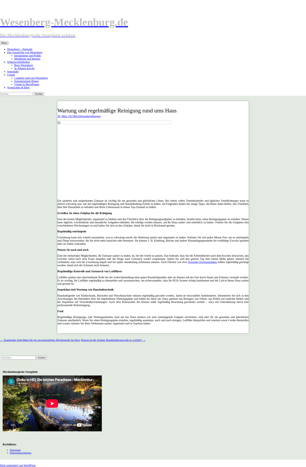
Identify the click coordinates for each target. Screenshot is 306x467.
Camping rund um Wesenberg (31, 77)
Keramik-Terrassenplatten (202, 262)
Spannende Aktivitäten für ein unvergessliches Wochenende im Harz (40, 340)
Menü (4, 43)
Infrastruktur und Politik (27, 55)
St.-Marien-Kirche (24, 68)
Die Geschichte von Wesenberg (24, 52)
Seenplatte (13, 71)
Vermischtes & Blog (18, 87)
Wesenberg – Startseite (19, 49)
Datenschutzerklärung (20, 453)
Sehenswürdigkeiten (18, 61)
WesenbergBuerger (90, 116)
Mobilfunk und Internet (27, 58)
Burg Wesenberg (23, 65)
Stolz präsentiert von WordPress (18, 465)
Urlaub (11, 74)
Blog (76, 116)
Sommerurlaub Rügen (26, 81)
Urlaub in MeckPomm (26, 84)
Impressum (15, 450)
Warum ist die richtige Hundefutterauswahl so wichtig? (113, 340)
